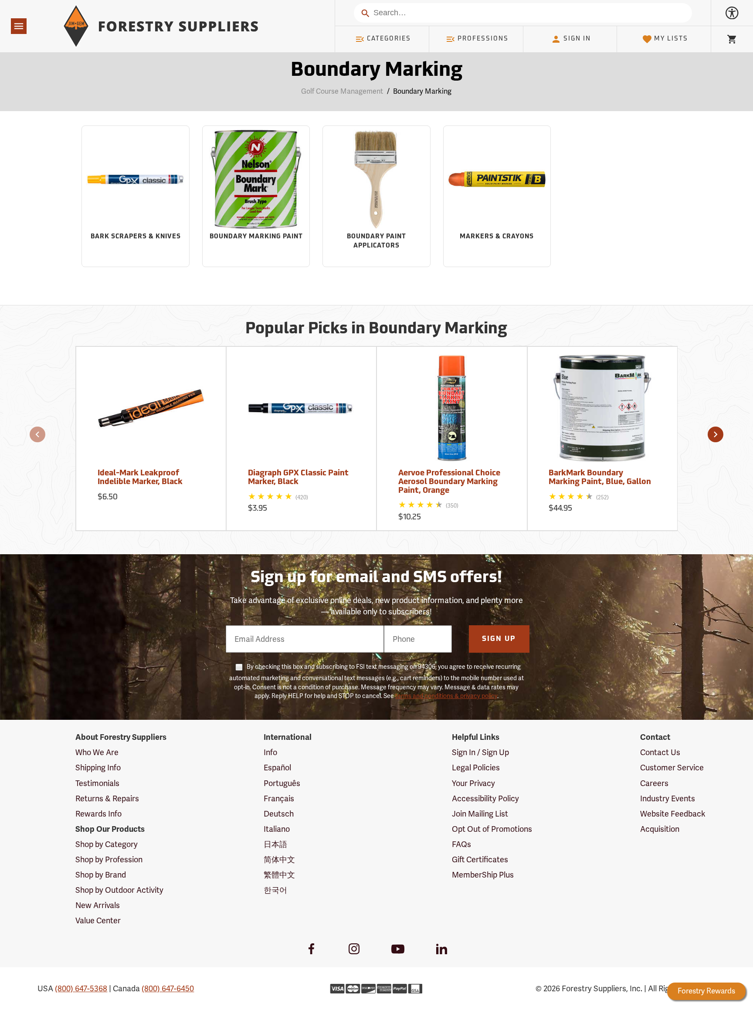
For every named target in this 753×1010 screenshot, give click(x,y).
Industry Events (667, 798)
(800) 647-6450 (168, 988)
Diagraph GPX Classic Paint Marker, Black (298, 478)
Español (277, 768)
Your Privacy (473, 783)
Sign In (577, 39)
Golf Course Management (342, 91)
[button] (37, 434)
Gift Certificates (480, 859)
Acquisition (659, 829)
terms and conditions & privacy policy (446, 696)
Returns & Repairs (107, 798)
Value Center (98, 920)
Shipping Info (98, 768)
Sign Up (499, 639)
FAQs (461, 844)
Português (282, 783)
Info (270, 752)
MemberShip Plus (483, 875)
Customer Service (672, 768)
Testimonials (97, 783)
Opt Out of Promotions (492, 829)
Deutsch (279, 814)
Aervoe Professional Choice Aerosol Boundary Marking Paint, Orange (449, 482)
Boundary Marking (377, 71)
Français (279, 798)
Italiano (277, 829)
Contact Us (660, 752)
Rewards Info (98, 814)
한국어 (275, 890)
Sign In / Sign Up (480, 752)
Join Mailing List (480, 814)
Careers (654, 783)
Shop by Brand (100, 875)
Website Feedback (673, 814)
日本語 (275, 844)
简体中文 (279, 859)
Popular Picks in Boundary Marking (376, 329)
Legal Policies (476, 768)
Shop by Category (106, 844)
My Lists (671, 39)
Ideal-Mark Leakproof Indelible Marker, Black (140, 478)
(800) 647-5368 (81, 988)
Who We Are (97, 752)
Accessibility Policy (485, 798)
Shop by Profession (108, 859)
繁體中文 (279, 875)
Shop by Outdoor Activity (119, 890)
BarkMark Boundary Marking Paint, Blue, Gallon (600, 478)
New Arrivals (97, 905)
